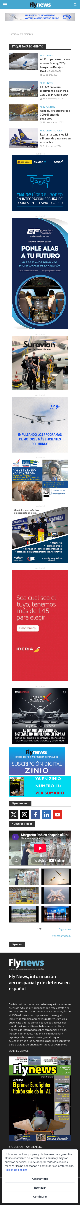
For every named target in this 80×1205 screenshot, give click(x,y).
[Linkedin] (46, 814)
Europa (57, 130)
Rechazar (40, 1187)
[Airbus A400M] (56, 895)
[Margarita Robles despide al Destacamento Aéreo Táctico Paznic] (24, 876)
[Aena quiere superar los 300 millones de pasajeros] (23, 112)
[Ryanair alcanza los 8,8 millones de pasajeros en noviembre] (23, 137)
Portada (13, 34)
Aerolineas (46, 55)
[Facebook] (35, 814)
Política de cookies (16, 1169)
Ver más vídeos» (61, 935)
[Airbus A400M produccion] (24, 895)
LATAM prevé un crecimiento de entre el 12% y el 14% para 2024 (54, 90)
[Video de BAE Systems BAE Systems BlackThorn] (56, 876)
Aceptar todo (40, 1178)
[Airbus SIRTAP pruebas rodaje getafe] (24, 914)
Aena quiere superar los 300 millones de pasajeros (55, 114)
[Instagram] (24, 814)
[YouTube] (57, 814)
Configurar (40, 1196)
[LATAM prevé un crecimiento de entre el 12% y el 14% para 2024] (23, 88)
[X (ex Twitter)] (13, 814)
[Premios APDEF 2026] (56, 914)
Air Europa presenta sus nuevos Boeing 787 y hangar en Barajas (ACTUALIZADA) (55, 65)
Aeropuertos (47, 107)
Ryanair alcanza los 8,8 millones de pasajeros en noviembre (55, 138)
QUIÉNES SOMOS (19, 1050)
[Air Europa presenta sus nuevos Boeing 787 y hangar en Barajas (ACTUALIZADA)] (23, 61)
